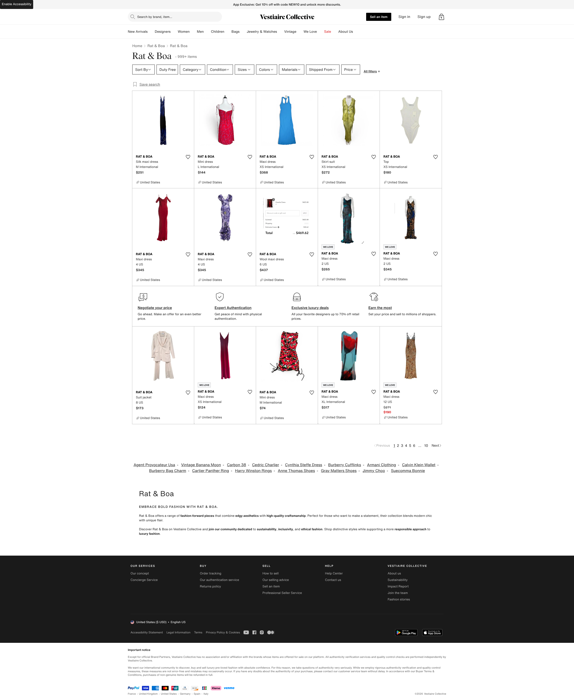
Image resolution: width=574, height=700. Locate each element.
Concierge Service (144, 580)
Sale (327, 31)
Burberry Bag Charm (167, 471)
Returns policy (210, 586)
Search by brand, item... (154, 16)
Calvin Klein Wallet (418, 465)
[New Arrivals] (151, 31)
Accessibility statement (146, 632)
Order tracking (210, 573)
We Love (310, 31)
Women (184, 31)
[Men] (207, 31)
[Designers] (174, 31)
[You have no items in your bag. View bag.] (441, 17)
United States (169, 694)
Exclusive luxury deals (310, 307)
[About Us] (356, 31)
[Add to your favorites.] (188, 157)
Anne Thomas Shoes (296, 471)
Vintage (290, 31)
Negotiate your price (155, 307)
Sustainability (398, 580)
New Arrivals (138, 31)
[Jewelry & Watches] (280, 31)
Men (200, 31)
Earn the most (380, 307)
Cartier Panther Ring (210, 471)
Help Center (334, 573)
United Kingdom (148, 694)
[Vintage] (300, 31)
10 (426, 445)
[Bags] (243, 31)
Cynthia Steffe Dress (303, 465)
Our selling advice (275, 580)
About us (394, 573)
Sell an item (378, 16)
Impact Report (398, 586)
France (132, 694)
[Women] (193, 31)
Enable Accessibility (16, 4)
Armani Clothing (381, 465)
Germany (185, 694)
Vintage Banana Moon (201, 465)
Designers (163, 31)
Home (137, 45)
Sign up (424, 16)
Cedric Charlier (265, 465)
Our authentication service (219, 580)
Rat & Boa (156, 45)
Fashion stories (399, 599)
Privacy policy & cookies (223, 632)
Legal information (178, 632)
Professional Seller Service (282, 593)
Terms (198, 632)
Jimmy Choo (374, 471)
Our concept (139, 573)
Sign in (404, 16)
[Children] (228, 31)
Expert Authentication (233, 307)
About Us (345, 31)
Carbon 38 (236, 465)
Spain (197, 694)
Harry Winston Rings (253, 471)
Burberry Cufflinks (344, 465)
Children (217, 31)
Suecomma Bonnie (408, 471)
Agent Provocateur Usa (154, 465)
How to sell (270, 573)
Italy (206, 694)
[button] (441, 17)
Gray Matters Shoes (339, 471)
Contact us (333, 580)
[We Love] (320, 31)
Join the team (398, 593)
